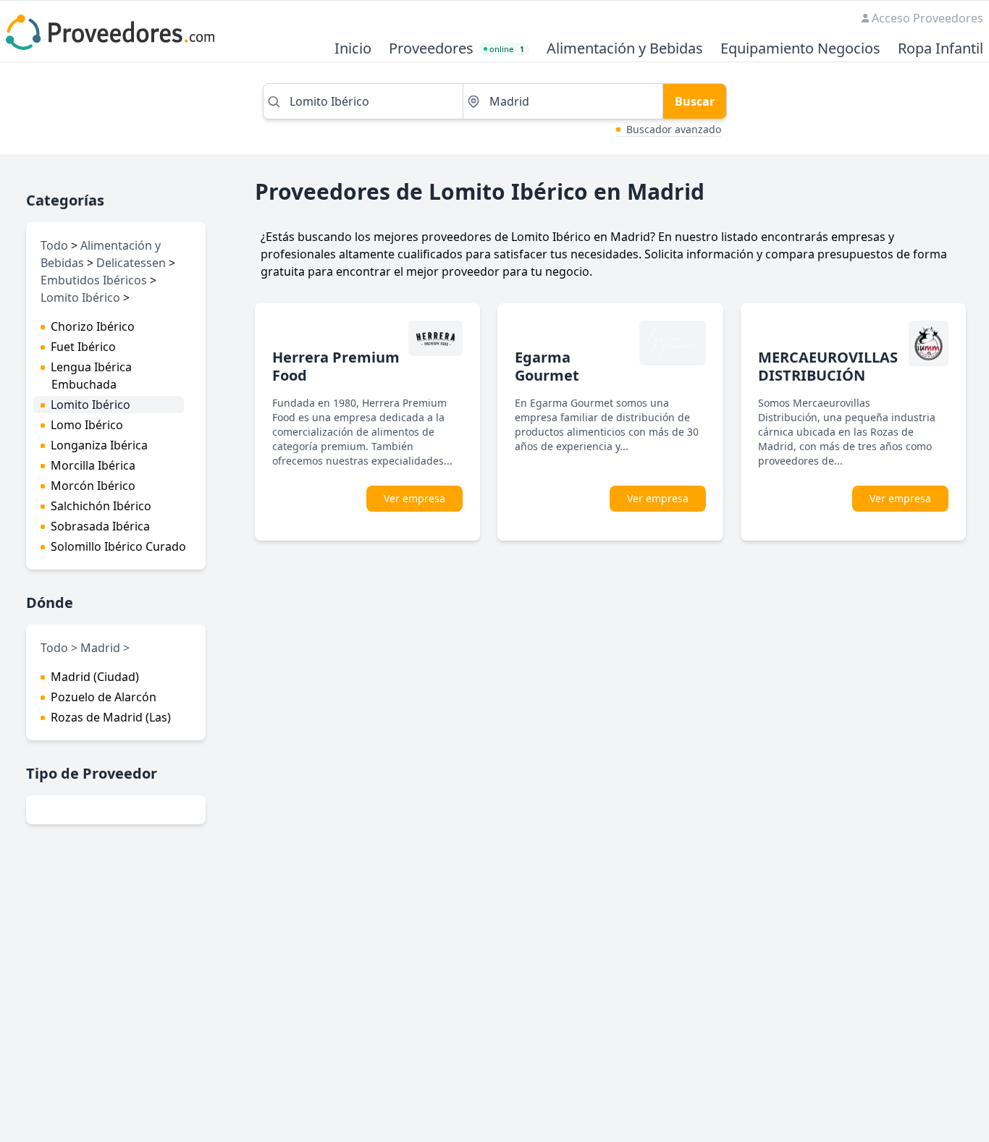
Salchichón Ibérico (101, 506)
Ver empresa (414, 498)
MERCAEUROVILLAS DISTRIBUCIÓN (828, 366)
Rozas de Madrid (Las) (111, 717)
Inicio (352, 49)
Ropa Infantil (940, 49)
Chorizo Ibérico (93, 326)
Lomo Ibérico (87, 425)
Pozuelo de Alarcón (103, 697)
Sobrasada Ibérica (100, 526)
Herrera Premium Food (336, 366)
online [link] (506, 48)
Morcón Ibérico (93, 486)
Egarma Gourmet (547, 366)
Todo (54, 245)
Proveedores (431, 49)
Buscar (695, 101)
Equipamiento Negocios (800, 49)
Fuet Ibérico (83, 347)
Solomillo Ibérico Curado (118, 546)
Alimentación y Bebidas (625, 49)
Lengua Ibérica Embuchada (91, 375)
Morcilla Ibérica (93, 465)
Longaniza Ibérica (99, 445)
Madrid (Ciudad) (95, 677)
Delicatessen (131, 263)
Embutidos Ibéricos (94, 280)
